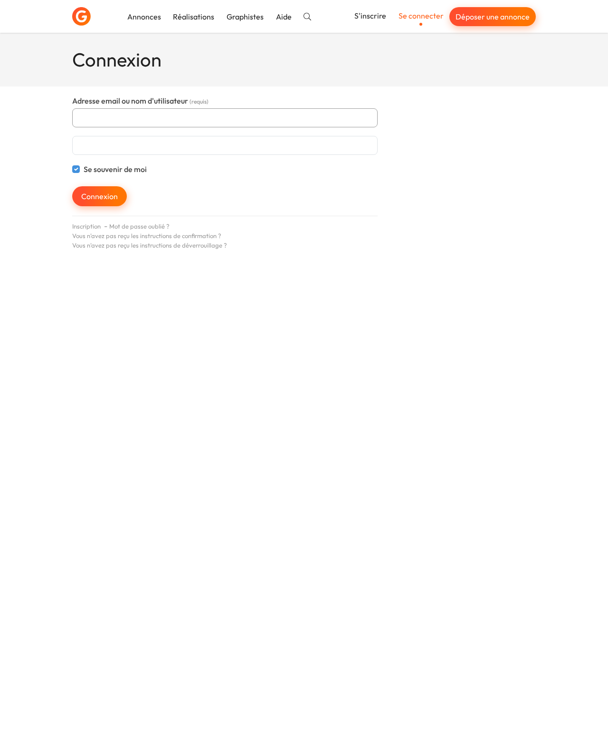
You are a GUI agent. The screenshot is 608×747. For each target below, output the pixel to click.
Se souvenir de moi (115, 169)
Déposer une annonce (493, 16)
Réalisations (193, 16)
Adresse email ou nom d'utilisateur (140, 100)
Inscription (86, 226)
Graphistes (245, 16)
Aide (284, 16)
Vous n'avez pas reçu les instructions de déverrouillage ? (149, 245)
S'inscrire (370, 15)
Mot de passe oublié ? (139, 226)
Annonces (144, 16)
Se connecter (421, 15)
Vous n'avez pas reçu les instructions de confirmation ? (146, 235)
